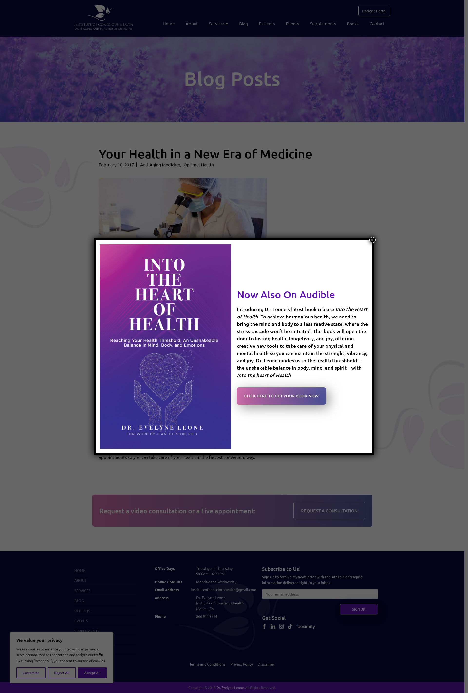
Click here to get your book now (281, 396)
